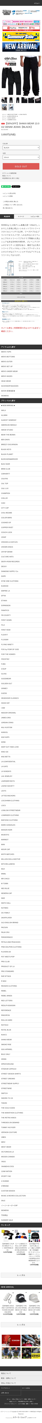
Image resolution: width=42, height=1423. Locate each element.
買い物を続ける (8, 208)
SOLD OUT (21, 166)
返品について (6, 176)
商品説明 (7, 216)
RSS (32, 1403)
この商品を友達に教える (10, 201)
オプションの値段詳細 (9, 173)
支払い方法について (17, 1399)
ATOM (36, 1403)
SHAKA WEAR (11, 118)
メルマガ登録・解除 (23, 1403)
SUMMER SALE (12, 119)
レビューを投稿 (8, 196)
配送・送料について (29, 1399)
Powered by (9, 1417)
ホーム (4, 114)
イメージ (21, 216)
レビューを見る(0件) (9, 193)
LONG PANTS (23, 114)
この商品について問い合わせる (12, 205)
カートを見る (26, 1388)
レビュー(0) (35, 216)
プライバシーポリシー (10, 1403)
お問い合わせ (5, 1392)
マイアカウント (5, 1388)
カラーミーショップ (6, 1411)
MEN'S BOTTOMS (12, 114)
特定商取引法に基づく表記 (10, 178)
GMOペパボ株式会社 (30, 1411)
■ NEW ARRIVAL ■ (13, 116)
